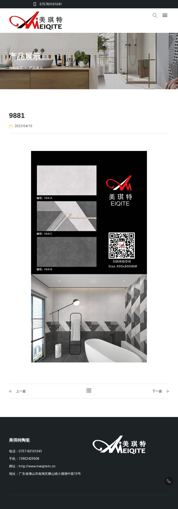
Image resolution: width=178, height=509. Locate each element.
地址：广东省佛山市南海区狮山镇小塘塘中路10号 (45, 473)
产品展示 (36, 68)
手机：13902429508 (24, 458)
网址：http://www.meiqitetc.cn (32, 466)
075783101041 (51, 4)
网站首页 (16, 68)
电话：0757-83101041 (25, 451)
